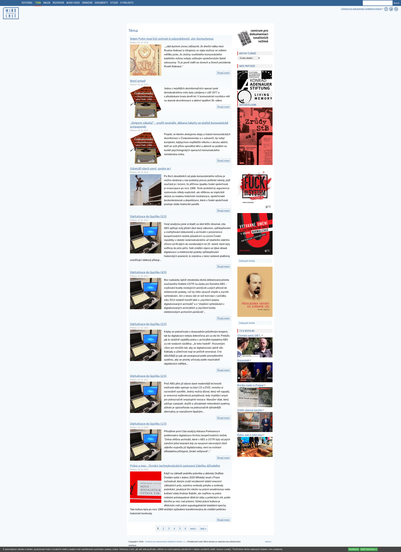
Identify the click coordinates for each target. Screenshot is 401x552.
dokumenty (101, 2)
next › (193, 528)
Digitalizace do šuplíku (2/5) (148, 376)
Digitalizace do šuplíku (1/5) (148, 423)
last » (203, 528)
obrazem (87, 2)
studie (114, 2)
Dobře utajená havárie (250, 410)
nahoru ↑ (269, 542)
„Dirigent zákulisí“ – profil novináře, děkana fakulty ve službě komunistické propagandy (179, 124)
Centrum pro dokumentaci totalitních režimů (362, 9)
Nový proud (137, 81)
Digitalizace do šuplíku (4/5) (148, 272)
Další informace (369, 549)
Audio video (73, 2)
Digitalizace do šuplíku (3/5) (148, 324)
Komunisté (244, 360)
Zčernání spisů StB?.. (250, 335)
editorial (27, 2)
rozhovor (58, 2)
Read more (224, 72)
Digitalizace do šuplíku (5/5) (148, 216)
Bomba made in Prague (251, 385)
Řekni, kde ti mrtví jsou (250, 435)
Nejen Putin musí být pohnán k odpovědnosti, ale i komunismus (172, 39)
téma (38, 2)
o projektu (126, 2)
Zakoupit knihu (247, 260)
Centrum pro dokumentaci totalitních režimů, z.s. (166, 542)
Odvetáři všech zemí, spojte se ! (150, 168)
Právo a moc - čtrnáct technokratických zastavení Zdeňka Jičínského (175, 466)
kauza (46, 2)
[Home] (11, 19)
